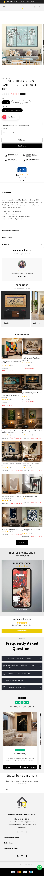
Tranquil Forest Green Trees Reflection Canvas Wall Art (9, 431)
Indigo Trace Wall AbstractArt (10, 529)
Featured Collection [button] (11, 838)
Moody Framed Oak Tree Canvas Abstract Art (11, 396)
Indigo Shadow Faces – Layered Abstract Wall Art (31, 530)
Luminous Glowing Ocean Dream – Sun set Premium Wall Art (31, 393)
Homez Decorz (18, 864)
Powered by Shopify (28, 864)
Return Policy (22, 237)
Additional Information (22, 231)
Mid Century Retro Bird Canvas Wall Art (11, 464)
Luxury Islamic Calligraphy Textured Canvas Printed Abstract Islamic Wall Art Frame (32, 358)
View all (22, 542)
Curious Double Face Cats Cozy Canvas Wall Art (30, 464)
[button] (4, 7)
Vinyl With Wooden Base (12, 110)
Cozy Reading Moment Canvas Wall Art (32, 431)
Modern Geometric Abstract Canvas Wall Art (11, 361)
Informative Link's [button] (11, 848)
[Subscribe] (37, 789)
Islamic (6, 323)
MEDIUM (16, 102)
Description (22, 192)
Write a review (22, 630)
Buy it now (22, 146)
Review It (22, 244)
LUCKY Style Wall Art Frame (29, 496)
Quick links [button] (8, 843)
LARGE (26, 102)
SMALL (6, 102)
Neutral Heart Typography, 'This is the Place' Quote (11, 497)
